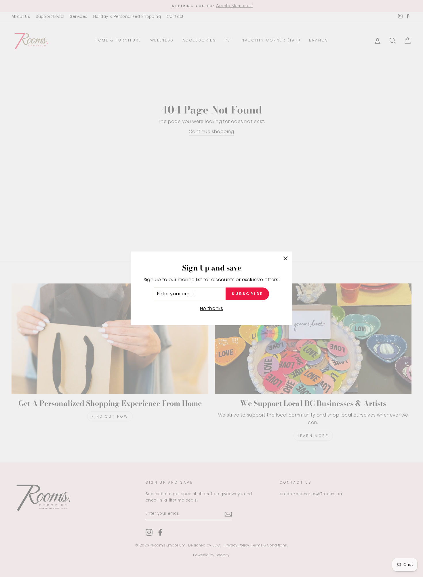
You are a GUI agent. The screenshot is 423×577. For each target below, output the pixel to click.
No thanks (211, 308)
